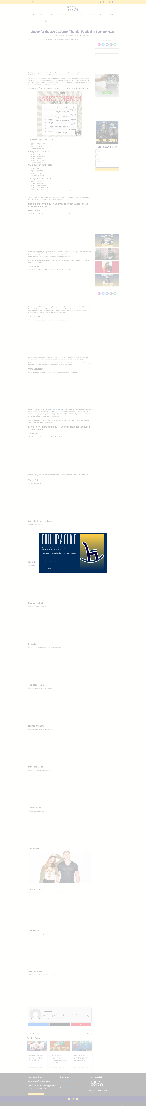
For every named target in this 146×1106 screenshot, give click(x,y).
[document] (73, 553)
